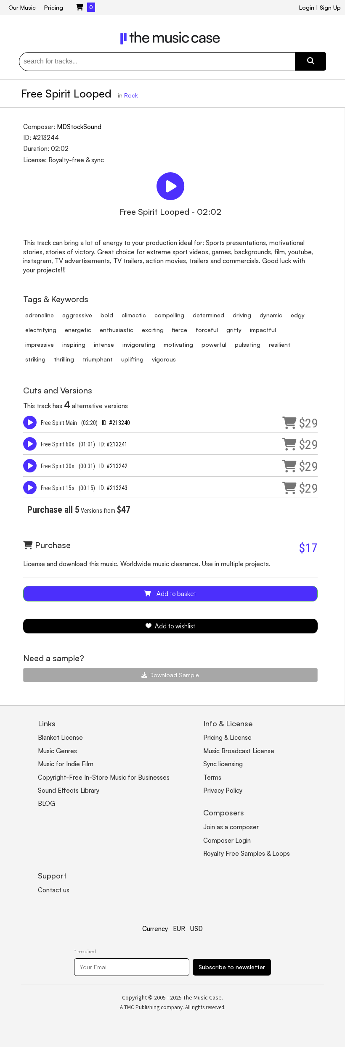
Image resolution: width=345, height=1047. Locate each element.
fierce (179, 329)
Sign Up (330, 7)
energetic (78, 329)
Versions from (78, 510)
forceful (207, 329)
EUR (179, 929)
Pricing (53, 7)
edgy (298, 315)
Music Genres (57, 751)
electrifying (40, 329)
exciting (153, 329)
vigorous (164, 359)
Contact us (53, 890)
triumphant (97, 359)
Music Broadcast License (238, 751)
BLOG (46, 803)
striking (35, 359)
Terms (212, 777)
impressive (39, 344)
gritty (234, 329)
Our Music (22, 7)
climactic (134, 315)
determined (208, 315)
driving (242, 315)
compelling (169, 315)
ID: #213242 (113, 466)
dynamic (271, 315)
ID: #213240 (116, 422)
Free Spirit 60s (57, 444)
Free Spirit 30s (57, 466)
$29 (308, 423)
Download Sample (174, 674)
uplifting (132, 359)
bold (107, 315)
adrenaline (39, 315)
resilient (279, 344)
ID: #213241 (113, 444)
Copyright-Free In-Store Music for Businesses (104, 777)
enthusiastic (116, 329)
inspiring (73, 344)
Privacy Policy (222, 790)
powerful (214, 344)
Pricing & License (227, 737)
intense (104, 344)
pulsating (247, 344)
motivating (178, 344)
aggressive (77, 315)
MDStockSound (79, 127)
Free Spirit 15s (57, 488)
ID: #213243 (113, 488)
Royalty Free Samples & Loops (246, 853)
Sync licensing (223, 764)
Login (306, 7)
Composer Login (227, 840)
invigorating (138, 344)
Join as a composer (231, 827)
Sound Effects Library (68, 790)
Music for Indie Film (65, 764)
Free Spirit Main (59, 422)
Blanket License (60, 737)
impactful (263, 329)
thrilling (64, 359)
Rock (131, 95)
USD (196, 929)
